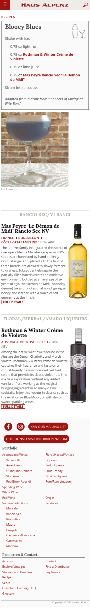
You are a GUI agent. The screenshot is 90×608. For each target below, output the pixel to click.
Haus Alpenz (45, 7)
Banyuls (11, 530)
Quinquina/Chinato (19, 471)
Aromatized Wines (15, 454)
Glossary (8, 593)
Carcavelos (14, 541)
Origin (50, 498)
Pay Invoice (53, 572)
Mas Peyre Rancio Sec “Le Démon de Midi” (45, 77)
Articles (7, 561)
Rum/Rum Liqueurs (59, 481)
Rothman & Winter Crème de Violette (41, 56)
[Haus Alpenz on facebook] (8, 426)
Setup (6, 583)
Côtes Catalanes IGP (19, 242)
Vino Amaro (14, 476)
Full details (13, 302)
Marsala (12, 508)
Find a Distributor (58, 566)
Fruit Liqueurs (55, 465)
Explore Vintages (14, 566)
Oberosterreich (34, 342)
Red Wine (8, 498)
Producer (52, 503)
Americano (14, 465)
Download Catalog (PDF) (19, 588)
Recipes (8, 16)
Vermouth (13, 460)
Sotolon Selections (15, 503)
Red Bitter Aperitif (18, 481)
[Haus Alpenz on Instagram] (20, 426)
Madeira (12, 546)
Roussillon (28, 237)
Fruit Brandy (54, 471)
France (7, 237)
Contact (51, 561)
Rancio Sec (13, 514)
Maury (10, 524)
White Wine (10, 492)
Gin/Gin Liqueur (56, 476)
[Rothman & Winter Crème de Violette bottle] (78, 365)
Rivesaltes (13, 519)
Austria (8, 342)
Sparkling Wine (12, 487)
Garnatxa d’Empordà (20, 535)
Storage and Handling (17, 572)
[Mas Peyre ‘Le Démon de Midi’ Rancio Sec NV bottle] (77, 260)
